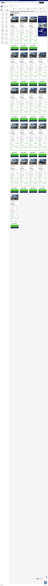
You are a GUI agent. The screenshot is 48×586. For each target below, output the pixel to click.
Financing (26, 2)
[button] (46, 2)
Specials (12, 2)
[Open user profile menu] (37, 2)
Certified (4, 5)
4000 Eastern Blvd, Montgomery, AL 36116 (42, 0)
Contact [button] (41, 2)
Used (15, 2)
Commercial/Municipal (20, 2)
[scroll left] (11, 9)
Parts (33, 2)
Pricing (13, 28)
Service (30, 2)
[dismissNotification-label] (46, 577)
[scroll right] (45, 9)
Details (17, 28)
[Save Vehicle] (17, 24)
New (9, 2)
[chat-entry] (45, 582)
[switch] (2, 6)
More (35, 2)
